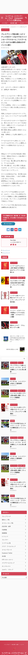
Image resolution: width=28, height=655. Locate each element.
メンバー (22, 23)
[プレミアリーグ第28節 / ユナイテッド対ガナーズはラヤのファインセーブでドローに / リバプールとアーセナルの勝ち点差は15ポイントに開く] (19, 229)
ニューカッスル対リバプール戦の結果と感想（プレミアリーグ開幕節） (18, 395)
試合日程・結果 (13, 23)
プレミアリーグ (6, 250)
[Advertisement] (14, 7)
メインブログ (4, 23)
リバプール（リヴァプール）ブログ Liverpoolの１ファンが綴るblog (14, 18)
